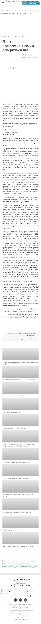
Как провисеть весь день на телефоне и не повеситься (17, 513)
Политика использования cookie (20, 616)
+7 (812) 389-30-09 (20, 585)
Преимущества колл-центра (10, 590)
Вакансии (30, 592)
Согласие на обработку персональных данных (20, 610)
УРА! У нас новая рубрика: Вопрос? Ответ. (16, 462)
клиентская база (27, 566)
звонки (18, 566)
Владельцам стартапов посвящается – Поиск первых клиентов (18, 547)
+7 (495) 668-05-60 (20, 580)
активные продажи (30, 561)
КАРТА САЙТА (20, 617)
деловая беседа (25, 563)
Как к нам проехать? (33, 1)
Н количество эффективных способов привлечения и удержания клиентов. (20, 363)
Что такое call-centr (7, 592)
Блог (25, 37)
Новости (29, 590)
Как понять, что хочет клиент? (13, 396)
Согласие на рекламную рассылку (20, 613)
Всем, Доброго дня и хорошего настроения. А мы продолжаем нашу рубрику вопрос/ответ (19, 445)
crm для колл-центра (17, 561)
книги (35, 566)
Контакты (30, 594)
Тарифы (29, 596)
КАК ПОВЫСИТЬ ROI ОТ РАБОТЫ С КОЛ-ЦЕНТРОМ (19, 380)
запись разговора (8, 566)
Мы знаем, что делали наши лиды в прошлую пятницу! (18, 495)
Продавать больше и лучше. (12, 412)
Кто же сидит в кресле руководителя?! (19, 339)
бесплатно (15, 563)
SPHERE (20, 621)
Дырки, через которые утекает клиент (15, 478)
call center (6, 561)
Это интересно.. (6, 596)
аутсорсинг (6, 563)
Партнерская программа (9, 594)
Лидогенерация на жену (11, 530)
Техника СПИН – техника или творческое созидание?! (21, 334)
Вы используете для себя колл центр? (15, 428)
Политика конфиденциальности (20, 607)
